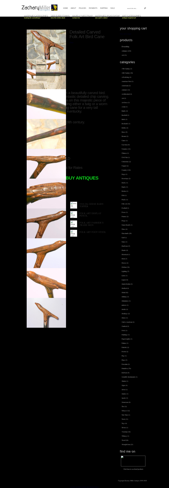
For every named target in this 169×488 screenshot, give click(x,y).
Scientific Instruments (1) (129, 377)
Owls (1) (124, 330)
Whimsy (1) (125, 436)
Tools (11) (124, 419)
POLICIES (82, 8)
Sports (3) (124, 398)
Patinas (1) (124, 343)
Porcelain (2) (125, 364)
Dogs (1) (124, 174)
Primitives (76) (126, 368)
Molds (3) (124, 309)
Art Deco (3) (125, 102)
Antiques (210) (126, 51)
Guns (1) (124, 242)
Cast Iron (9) (125, 144)
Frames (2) (124, 216)
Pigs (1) (123, 355)
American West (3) (127, 81)
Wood (70, 189)
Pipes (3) (124, 360)
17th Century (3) (126, 68)
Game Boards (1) (126, 225)
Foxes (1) (124, 212)
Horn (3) (124, 258)
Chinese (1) (125, 153)
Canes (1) (124, 140)
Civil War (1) (125, 157)
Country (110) (125, 170)
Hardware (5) (125, 246)
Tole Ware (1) (125, 415)
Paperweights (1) (126, 339)
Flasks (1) (124, 199)
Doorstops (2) (125, 178)
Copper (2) (124, 166)
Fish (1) (123, 195)
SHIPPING (104, 8)
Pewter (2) (124, 351)
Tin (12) (124, 406)
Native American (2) (127, 322)
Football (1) (125, 208)
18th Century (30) (127, 73)
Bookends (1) (125, 123)
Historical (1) (125, 254)
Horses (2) (124, 263)
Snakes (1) (124, 393)
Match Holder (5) (126, 284)
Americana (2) (125, 85)
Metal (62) (124, 292)
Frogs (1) (124, 220)
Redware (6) (125, 372)
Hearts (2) (124, 250)
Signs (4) (124, 385)
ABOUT (73, 8)
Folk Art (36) (125, 204)
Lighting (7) (125, 271)
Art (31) (124, 55)
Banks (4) (124, 111)
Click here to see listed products (133, 469)
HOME (65, 8)
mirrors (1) (124, 305)
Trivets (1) (124, 427)
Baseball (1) (125, 115)
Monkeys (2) (125, 313)
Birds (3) (124, 119)
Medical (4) (125, 288)
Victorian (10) (125, 431)
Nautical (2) (125, 326)
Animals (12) (125, 90)
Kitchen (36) (125, 267)
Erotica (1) (124, 191)
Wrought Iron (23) (127, 444)
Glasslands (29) (126, 233)
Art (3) (123, 98)
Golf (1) (124, 237)
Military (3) (125, 296)
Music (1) (124, 317)
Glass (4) (124, 229)
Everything (125, 46)
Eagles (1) (124, 187)
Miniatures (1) (125, 301)
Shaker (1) (124, 381)
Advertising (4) (126, 77)
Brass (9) (124, 132)
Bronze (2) (124, 136)
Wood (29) (124, 440)
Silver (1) (124, 389)
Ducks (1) (124, 182)
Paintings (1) (125, 334)
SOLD (112, 8)
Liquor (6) (124, 279)
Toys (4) (124, 423)
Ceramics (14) (125, 149)
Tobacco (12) (125, 410)
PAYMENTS (93, 8)
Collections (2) (126, 161)
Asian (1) (124, 106)
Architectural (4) (126, 94)
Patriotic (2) (125, 347)
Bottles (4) (124, 128)
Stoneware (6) (125, 402)
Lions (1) (124, 275)
